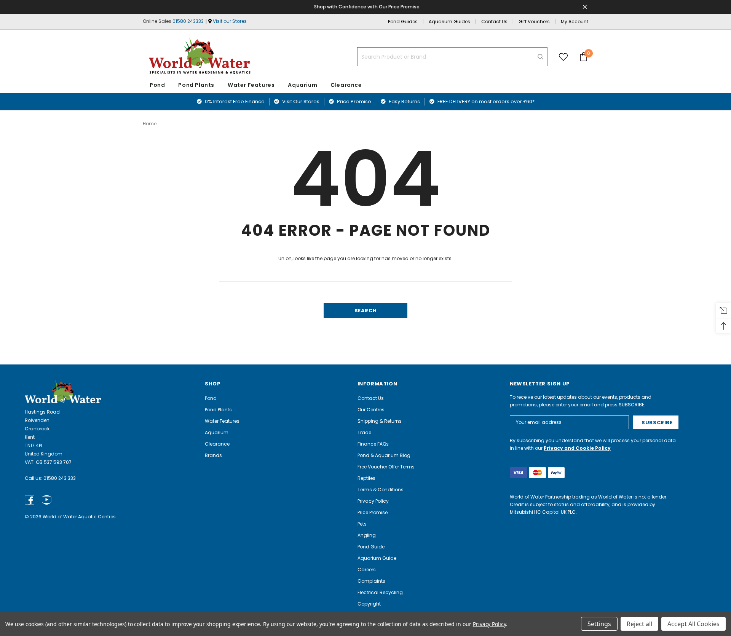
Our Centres (371, 409)
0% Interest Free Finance (234, 101)
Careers (367, 569)
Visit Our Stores (300, 101)
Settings (599, 624)
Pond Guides (403, 21)
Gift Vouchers (534, 21)
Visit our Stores (230, 21)
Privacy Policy (373, 501)
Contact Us (494, 21)
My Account (574, 21)
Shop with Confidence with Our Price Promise (367, 6)
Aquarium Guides (449, 21)
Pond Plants (196, 85)
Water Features (251, 85)
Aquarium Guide (377, 558)
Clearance (217, 444)
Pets (362, 524)
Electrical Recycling (380, 592)
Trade (364, 432)
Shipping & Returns (380, 421)
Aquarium (302, 85)
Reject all (639, 624)
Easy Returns (404, 101)
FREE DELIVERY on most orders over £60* (485, 101)
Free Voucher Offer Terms (386, 466)
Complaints (371, 581)
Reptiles (366, 478)
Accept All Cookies (693, 624)
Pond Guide (371, 546)
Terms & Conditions (381, 489)
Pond (157, 85)
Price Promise (353, 101)
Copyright (369, 604)
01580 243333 (188, 21)
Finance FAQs (373, 444)
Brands (213, 455)
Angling (367, 535)
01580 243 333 (59, 478)
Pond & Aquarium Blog (384, 455)
